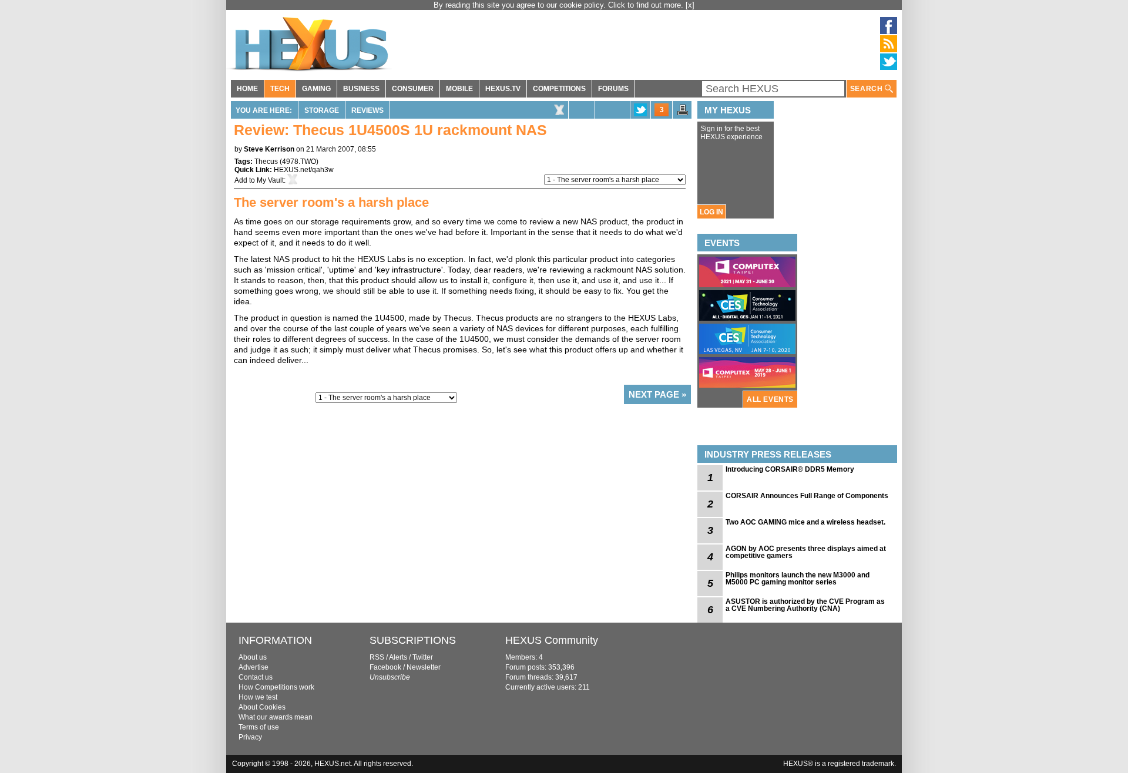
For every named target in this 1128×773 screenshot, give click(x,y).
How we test (258, 697)
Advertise (253, 667)
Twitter (422, 657)
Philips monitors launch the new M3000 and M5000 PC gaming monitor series (798, 579)
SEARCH (867, 89)
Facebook (385, 667)
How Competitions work (276, 687)
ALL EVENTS (770, 399)
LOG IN (711, 212)
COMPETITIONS (559, 89)
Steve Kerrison (269, 149)
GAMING (316, 89)
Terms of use (259, 727)
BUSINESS (361, 89)
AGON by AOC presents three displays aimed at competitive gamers (806, 552)
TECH (280, 89)
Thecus (266, 161)
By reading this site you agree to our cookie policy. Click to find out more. (560, 5)
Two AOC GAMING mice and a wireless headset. (805, 522)
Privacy (250, 737)
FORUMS (613, 89)
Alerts (398, 657)
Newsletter (424, 667)
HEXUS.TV (503, 89)
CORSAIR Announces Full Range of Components (807, 495)
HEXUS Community (551, 640)
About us (253, 657)
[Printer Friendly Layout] (682, 113)
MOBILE (459, 89)
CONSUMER (413, 89)
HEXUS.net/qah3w (304, 170)
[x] (690, 5)
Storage (321, 110)
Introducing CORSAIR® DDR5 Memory (790, 469)
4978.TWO (299, 161)
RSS (377, 657)
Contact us (256, 677)
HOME (247, 89)
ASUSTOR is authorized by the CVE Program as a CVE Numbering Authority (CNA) (805, 605)
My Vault (270, 180)
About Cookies (262, 707)
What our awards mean (276, 717)
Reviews (367, 110)
